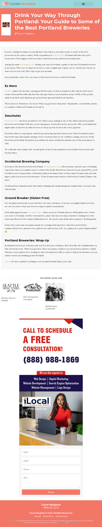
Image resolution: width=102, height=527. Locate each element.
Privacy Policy (61, 522)
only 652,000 (58, 55)
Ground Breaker (35, 212)
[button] (84, 4)
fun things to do (27, 64)
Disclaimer (12, 521)
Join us (8, 261)
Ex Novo (8, 91)
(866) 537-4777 (51, 507)
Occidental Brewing (52, 166)
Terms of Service (73, 522)
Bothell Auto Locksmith (51, 307)
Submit (51, 492)
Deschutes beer (12, 121)
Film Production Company (30, 298)
